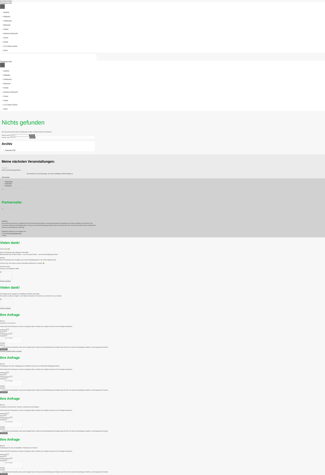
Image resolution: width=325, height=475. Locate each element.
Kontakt (5, 42)
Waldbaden (6, 16)
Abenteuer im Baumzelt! (10, 33)
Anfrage (2, 343)
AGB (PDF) (8, 183)
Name (2, 332)
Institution (3, 330)
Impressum (8, 185)
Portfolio (5, 29)
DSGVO (2, 345)
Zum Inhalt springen (6, 1)
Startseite (6, 12)
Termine (5, 37)
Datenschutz (9, 181)
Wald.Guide (6, 25)
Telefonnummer (5, 334)
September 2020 (10, 150)
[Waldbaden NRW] (6, 3)
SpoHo (5, 50)
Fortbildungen (7, 20)
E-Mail (2, 336)
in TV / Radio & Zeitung (10, 46)
